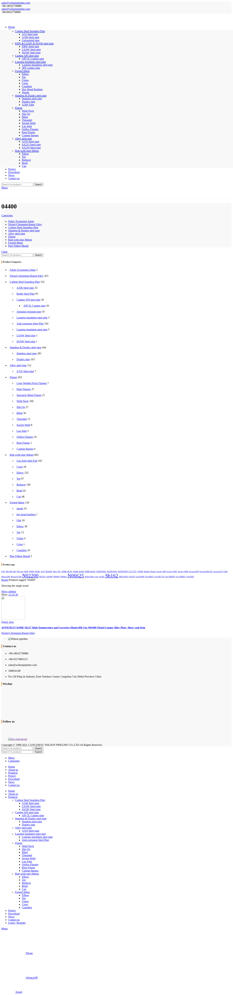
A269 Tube (28, 104)
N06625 (76, 575)
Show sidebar (8, 591)
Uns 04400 (140, 577)
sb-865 (102, 577)
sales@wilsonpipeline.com (15, 2)
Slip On (26, 113)
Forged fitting (17, 502)
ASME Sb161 (66, 571)
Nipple (25, 92)
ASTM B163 (101, 571)
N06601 (63, 577)
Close (4, 251)
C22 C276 (132, 571)
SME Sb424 (123, 577)
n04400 (49, 577)
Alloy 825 (57, 571)
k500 (225, 571)
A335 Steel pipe (30, 141)
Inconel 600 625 (206, 571)
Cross (25, 83)
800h (26, 571)
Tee (24, 77)
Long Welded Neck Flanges (32, 383)
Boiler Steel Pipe (26, 293)
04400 (31, 571)
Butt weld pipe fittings (22, 454)
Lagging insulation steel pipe (37, 64)
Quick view (7, 622)
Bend (25, 163)
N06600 (56, 577)
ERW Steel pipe (30, 46)
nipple (20, 508)
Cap (24, 166)
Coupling (27, 86)
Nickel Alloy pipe (91, 577)
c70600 (140, 571)
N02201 (42, 577)
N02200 (30, 575)
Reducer (26, 160)
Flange (13, 377)
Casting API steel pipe (28, 299)
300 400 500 (11, 571)
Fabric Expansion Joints (22, 269)
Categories (7, 215)
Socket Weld (28, 123)
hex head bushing (26, 514)
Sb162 (111, 575)
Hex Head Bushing (32, 89)
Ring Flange (28, 132)
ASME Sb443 (90, 571)
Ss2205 (132, 577)
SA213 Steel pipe (31, 144)
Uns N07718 (159, 577)
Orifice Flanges (30, 129)
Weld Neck (28, 110)
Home (5, 579)
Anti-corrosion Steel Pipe (30, 323)
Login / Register (17, 922)
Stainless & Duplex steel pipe (25, 347)
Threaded (27, 120)
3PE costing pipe (31, 67)
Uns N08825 (181, 577)
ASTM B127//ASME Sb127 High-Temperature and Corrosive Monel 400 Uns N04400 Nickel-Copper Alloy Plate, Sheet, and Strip (73, 627)
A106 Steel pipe (30, 37)
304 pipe (20, 571)
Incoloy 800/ (172, 571)
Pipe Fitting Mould (20, 556)
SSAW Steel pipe (31, 52)
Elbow (25, 74)
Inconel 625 (218, 571)
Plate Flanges (24, 389)
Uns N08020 (170, 577)
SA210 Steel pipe (31, 147)
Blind (25, 117)
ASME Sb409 (78, 571)
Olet (19, 520)
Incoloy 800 (161, 571)
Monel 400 (5, 577)
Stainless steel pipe (32, 98)
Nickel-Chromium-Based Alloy (26, 275)
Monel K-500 (16, 577)
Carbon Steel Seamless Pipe (25, 281)
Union (25, 80)
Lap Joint (27, 126)
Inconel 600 (194, 571)
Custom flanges (30, 135)
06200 (37, 571)
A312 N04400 (46, 571)
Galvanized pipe (30, 40)
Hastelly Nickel (150, 571)
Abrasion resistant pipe (29, 311)
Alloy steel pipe (18, 365)
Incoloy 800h (183, 571)
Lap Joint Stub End (27, 460)
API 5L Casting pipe (33, 58)
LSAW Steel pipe (31, 49)
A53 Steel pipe (30, 34)
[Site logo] (31, 21)
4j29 (3, 571)
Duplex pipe (28, 101)
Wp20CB (190, 577)
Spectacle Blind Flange (29, 395)
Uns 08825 (149, 577)
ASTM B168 (123, 571)
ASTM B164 (112, 571)
